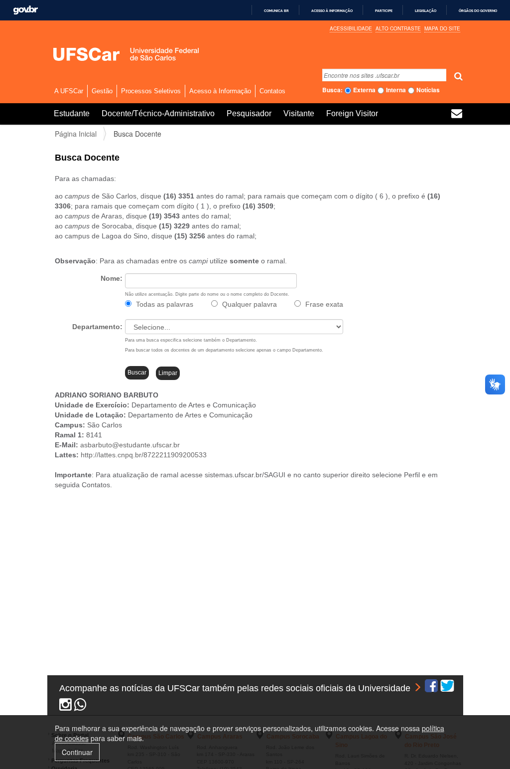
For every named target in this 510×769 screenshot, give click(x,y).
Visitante (298, 113)
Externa (364, 90)
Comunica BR (276, 10)
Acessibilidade (351, 28)
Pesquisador (249, 113)
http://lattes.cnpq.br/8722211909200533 (144, 455)
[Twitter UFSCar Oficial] (447, 688)
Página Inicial (76, 134)
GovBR (25, 10)
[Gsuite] (456, 115)
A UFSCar (68, 91)
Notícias (428, 90)
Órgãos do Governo (478, 10)
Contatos (272, 91)
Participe (383, 10)
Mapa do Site (442, 28)
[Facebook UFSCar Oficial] (431, 688)
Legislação (425, 10)
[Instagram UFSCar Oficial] (65, 707)
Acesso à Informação (220, 91)
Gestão (102, 91)
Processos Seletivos (151, 91)
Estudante (72, 113)
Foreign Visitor (352, 113)
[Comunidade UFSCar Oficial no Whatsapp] (80, 707)
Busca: (332, 90)
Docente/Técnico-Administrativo (158, 113)
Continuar (77, 752)
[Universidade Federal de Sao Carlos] (109, 54)
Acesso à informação (332, 10)
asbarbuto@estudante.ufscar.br (130, 445)
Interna (396, 90)
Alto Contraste (398, 28)
